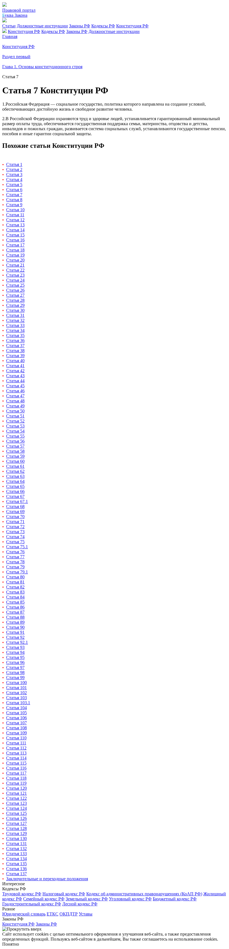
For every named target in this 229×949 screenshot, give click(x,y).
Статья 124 (16, 808)
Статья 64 (15, 481)
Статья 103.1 (18, 702)
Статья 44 (15, 380)
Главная (9, 36)
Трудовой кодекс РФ (21, 893)
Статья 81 (15, 582)
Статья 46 (15, 390)
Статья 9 (14, 204)
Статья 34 (15, 330)
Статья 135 (16, 863)
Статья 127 (16, 823)
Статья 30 (15, 310)
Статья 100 (16, 682)
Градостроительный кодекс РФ (31, 903)
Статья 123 (16, 803)
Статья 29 (15, 305)
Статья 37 (15, 345)
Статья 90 (15, 627)
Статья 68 (15, 506)
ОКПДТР (68, 914)
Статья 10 (15, 209)
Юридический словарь (24, 914)
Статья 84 (15, 597)
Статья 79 (15, 566)
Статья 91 (15, 632)
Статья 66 (15, 491)
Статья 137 (16, 873)
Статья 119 (16, 783)
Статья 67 (15, 496)
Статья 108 (16, 727)
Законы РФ (79, 25)
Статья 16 (15, 240)
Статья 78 (15, 561)
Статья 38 (15, 350)
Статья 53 (15, 426)
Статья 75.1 (17, 546)
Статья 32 (15, 320)
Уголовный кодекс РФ (130, 898)
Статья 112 (16, 748)
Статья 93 (15, 647)
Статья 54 (15, 431)
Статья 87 (15, 612)
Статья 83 (15, 592)
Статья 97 (15, 667)
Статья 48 (15, 400)
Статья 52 (15, 421)
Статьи (9, 25)
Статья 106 (16, 717)
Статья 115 (16, 763)
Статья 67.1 (17, 501)
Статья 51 (15, 416)
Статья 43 (15, 375)
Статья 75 (15, 541)
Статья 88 (15, 617)
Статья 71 (15, 521)
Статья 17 (15, 245)
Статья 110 (16, 738)
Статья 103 (16, 697)
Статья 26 (15, 290)
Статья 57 (15, 446)
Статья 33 (15, 325)
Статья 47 (15, 395)
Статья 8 (14, 199)
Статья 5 (14, 184)
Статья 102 (16, 692)
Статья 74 (15, 536)
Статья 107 (16, 722)
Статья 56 (15, 441)
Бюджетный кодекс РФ (175, 898)
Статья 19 (15, 255)
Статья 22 (15, 270)
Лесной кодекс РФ (79, 903)
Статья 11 (15, 214)
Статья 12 (15, 219)
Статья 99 (15, 677)
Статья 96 (15, 662)
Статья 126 (16, 818)
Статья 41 (15, 365)
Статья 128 (16, 828)
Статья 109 (16, 732)
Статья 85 (15, 602)
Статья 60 (15, 461)
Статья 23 (15, 275)
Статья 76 (15, 551)
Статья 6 (14, 189)
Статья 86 (15, 607)
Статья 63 (15, 476)
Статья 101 (16, 687)
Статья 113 (16, 753)
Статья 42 (15, 370)
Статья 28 (15, 300)
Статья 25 (15, 285)
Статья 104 (16, 707)
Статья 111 (16, 743)
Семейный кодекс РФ (44, 898)
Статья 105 (16, 712)
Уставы (85, 914)
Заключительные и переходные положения (47, 878)
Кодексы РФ (103, 25)
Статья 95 (15, 657)
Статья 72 (15, 526)
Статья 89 (15, 622)
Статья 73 (15, 531)
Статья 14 (15, 229)
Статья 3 (14, 174)
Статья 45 (15, 385)
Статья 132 (16, 848)
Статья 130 (16, 838)
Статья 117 (16, 773)
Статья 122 (16, 798)
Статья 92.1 (17, 642)
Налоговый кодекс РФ (63, 893)
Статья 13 (15, 224)
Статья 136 (16, 868)
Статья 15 (15, 234)
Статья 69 (15, 511)
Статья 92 (15, 637)
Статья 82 (15, 587)
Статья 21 (15, 265)
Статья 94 (15, 652)
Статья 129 (16, 833)
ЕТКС (52, 914)
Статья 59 (15, 456)
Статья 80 (15, 577)
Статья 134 (16, 858)
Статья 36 (15, 340)
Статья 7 (14, 194)
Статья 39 (15, 355)
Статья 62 (15, 471)
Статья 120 (16, 788)
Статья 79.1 (17, 572)
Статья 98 (15, 672)
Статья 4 (14, 179)
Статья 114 (16, 758)
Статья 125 (16, 813)
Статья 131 (16, 843)
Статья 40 (15, 360)
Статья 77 (15, 556)
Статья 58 (15, 451)
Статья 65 (15, 486)
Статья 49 (15, 406)
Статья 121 (16, 793)
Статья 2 (14, 169)
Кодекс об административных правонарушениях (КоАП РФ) (144, 893)
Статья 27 (15, 295)
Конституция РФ (132, 25)
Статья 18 (15, 250)
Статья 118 (16, 778)
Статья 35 (15, 335)
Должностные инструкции (42, 25)
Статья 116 (16, 768)
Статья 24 (15, 280)
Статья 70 (15, 516)
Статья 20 (15, 260)
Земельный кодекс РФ (87, 898)
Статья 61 (15, 466)
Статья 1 (14, 164)
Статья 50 (15, 411)
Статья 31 (15, 315)
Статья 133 (16, 853)
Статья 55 (15, 436)
